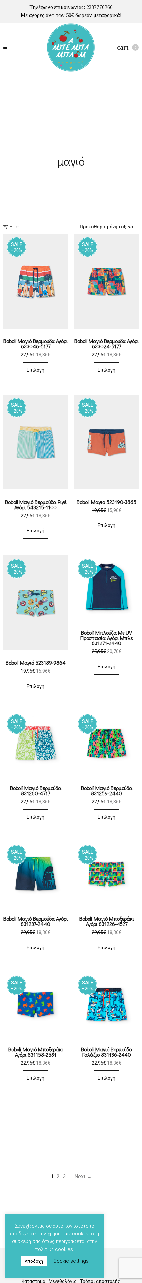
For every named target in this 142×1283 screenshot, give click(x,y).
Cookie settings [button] (71, 1261)
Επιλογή (35, 370)
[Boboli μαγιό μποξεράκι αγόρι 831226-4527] (106, 873)
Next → (83, 1176)
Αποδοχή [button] (34, 1261)
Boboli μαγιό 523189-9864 (36, 662)
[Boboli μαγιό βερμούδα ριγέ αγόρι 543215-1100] (35, 442)
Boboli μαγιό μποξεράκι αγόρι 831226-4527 (106, 921)
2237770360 (99, 7)
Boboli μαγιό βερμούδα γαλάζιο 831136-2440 (106, 1052)
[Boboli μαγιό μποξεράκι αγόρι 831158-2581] (35, 1004)
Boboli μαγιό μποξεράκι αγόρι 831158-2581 (35, 1052)
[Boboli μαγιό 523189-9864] (35, 602)
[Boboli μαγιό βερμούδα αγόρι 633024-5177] (106, 281)
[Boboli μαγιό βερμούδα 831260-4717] (35, 743)
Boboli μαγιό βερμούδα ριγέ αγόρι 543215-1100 (35, 504)
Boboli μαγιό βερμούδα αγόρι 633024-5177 (106, 343)
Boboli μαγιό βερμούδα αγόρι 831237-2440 (35, 921)
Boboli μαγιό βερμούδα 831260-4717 (35, 790)
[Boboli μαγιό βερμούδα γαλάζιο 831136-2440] (106, 1004)
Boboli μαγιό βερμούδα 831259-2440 (106, 790)
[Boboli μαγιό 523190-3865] (106, 442)
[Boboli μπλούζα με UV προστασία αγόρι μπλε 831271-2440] (106, 587)
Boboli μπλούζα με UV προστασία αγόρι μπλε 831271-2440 (106, 637)
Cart (126, 47)
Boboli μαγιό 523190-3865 (106, 501)
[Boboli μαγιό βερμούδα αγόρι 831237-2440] (35, 873)
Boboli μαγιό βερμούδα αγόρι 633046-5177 (35, 343)
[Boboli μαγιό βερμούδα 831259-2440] (106, 743)
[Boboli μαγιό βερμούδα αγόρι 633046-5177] (35, 281)
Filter (14, 226)
